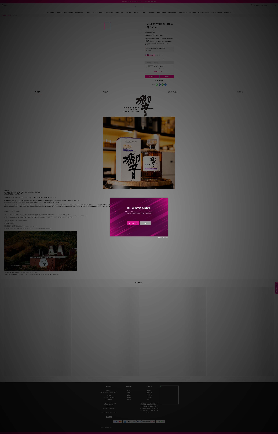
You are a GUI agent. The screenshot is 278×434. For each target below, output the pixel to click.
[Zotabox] (167, 235)
